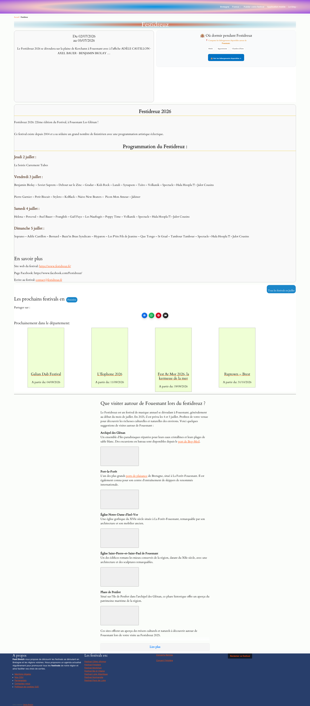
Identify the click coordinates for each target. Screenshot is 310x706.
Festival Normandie (93, 677)
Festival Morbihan (93, 668)
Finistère (71, 299)
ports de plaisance (136, 476)
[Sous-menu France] (240, 6)
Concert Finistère (164, 660)
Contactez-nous (22, 683)
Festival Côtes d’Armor (95, 661)
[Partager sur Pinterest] (158, 315)
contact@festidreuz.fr (49, 280)
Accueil (16, 17)
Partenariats (21, 680)
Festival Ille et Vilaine (94, 671)
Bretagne (224, 7)
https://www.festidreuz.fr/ (55, 266)
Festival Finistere (92, 665)
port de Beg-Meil (189, 442)
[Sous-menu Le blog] (296, 6)
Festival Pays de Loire (95, 680)
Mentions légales (23, 674)
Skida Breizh (28, 705)
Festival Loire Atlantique (96, 674)
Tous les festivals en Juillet (281, 290)
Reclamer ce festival (240, 656)
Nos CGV (19, 677)
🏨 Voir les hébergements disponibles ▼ (226, 58)
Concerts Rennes (164, 655)
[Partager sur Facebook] (144, 315)
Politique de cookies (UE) (27, 687)
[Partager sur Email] (165, 315)
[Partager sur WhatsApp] (151, 315)
